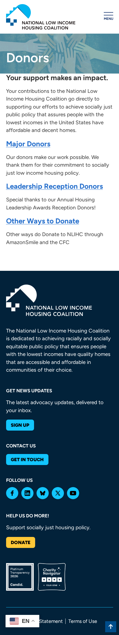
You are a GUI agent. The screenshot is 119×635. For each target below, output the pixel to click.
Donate (20, 542)
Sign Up (20, 425)
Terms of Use (82, 621)
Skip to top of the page (110, 626)
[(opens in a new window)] (12, 493)
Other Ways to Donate (42, 221)
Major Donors (28, 143)
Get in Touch (27, 459)
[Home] (40, 17)
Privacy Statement (42, 621)
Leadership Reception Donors (54, 186)
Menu (108, 19)
